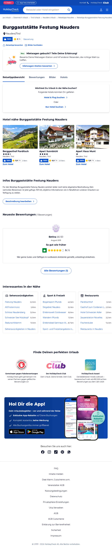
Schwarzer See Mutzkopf (17, 317)
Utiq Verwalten (56, 507)
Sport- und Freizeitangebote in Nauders (58, 329)
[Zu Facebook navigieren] (43, 452)
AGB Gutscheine (56, 519)
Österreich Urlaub (20, 18)
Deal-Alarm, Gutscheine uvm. (56, 479)
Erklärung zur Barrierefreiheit (56, 524)
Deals (7, 3)
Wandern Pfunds (51, 317)
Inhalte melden (56, 474)
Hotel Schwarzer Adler (91, 312)
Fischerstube (86, 323)
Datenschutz (56, 496)
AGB (56, 513)
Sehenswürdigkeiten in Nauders (20, 329)
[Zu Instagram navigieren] (49, 452)
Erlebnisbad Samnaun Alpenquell (55, 323)
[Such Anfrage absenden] (69, 10)
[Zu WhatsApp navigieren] (69, 452)
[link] (101, 10)
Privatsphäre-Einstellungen (56, 502)
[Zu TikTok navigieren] (56, 452)
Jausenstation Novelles (91, 317)
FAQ (56, 468)
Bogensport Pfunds (52, 302)
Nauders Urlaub (49, 18)
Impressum (56, 536)
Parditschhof (86, 302)
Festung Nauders (13, 302)
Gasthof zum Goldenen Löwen (92, 307)
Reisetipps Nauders (66, 18)
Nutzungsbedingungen (56, 491)
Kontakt (83, 3)
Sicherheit (56, 530)
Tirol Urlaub (35, 18)
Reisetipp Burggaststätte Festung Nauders (94, 18)
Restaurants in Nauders (91, 329)
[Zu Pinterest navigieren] (62, 452)
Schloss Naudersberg (15, 312)
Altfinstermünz (12, 307)
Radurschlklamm (13, 323)
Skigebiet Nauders (51, 307)
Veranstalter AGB (56, 485)
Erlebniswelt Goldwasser (54, 312)
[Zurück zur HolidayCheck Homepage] (11, 9)
